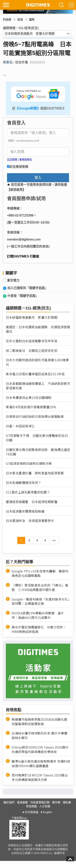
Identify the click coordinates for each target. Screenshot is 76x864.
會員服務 (22, 802)
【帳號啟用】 (16, 189)
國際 (31, 19)
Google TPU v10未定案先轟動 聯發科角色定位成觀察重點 (40, 573)
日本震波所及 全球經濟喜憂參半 (30, 520)
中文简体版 (31, 812)
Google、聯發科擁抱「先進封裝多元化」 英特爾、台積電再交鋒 (41, 601)
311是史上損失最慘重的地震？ (28, 492)
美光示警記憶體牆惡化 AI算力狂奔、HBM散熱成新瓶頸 (39, 629)
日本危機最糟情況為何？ (23, 482)
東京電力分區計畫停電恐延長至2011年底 (35, 374)
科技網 (7, 19)
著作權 (56, 802)
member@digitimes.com (24, 239)
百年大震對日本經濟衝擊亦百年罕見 (31, 341)
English (47, 812)
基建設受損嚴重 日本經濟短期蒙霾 (31, 501)
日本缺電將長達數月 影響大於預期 (31, 317)
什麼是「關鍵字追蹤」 (23, 295)
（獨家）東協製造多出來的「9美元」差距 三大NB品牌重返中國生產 (40, 587)
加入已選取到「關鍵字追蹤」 (27, 288)
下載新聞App (19, 818)
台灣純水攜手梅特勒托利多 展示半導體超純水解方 (39, 735)
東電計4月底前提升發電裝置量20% (31, 407)
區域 (20, 19)
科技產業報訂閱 (39, 802)
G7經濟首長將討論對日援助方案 (29, 463)
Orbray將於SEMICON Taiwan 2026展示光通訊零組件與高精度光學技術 (40, 749)
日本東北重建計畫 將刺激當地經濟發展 (35, 473)
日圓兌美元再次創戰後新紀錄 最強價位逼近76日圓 (38, 451)
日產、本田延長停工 (20, 426)
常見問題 (31, 806)
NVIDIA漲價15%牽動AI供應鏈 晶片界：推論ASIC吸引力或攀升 (38, 615)
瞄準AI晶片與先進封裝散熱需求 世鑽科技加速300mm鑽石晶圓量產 (41, 763)
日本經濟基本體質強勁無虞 (25, 511)
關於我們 (9, 802)
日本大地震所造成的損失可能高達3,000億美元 (37, 362)
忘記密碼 (12, 159)
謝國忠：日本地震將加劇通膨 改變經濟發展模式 (38, 329)
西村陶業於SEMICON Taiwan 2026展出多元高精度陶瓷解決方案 (40, 777)
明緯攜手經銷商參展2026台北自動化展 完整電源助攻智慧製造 (39, 721)
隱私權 (67, 802)
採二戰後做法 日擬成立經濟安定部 (31, 350)
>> (54, 540)
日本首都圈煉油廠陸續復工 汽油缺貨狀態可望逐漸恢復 (38, 385)
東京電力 (13, 280)
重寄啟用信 (25, 159)
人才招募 (44, 806)
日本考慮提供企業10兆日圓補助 (28, 397)
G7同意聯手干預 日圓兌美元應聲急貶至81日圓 (37, 437)
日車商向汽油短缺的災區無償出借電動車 (35, 416)
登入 (38, 178)
